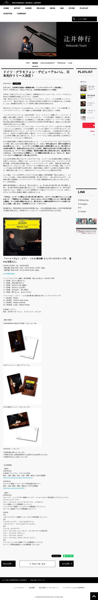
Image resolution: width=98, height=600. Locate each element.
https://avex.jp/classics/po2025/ (14, 488)
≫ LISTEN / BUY (9, 274)
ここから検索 (74, 19)
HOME (6, 8)
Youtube (83, 211)
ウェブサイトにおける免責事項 (73, 587)
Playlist (84, 8)
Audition (7, 13)
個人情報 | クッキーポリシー (49, 587)
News (52, 8)
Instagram (83, 204)
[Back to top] (94, 596)
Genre (28, 8)
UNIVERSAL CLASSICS (18, 580)
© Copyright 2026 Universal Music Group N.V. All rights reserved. (49, 597)
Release (41, 8)
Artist (17, 8)
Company (21, 13)
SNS (62, 8)
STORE (72, 8)
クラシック (41, 580)
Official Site (84, 200)
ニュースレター (19, 587)
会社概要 (32, 587)
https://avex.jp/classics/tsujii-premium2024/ (18, 478)
